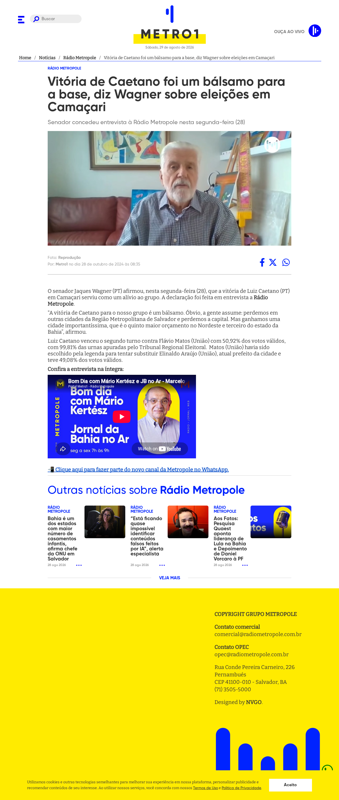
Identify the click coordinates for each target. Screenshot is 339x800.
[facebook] (262, 262)
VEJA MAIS (169, 578)
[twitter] (272, 262)
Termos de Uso (205, 788)
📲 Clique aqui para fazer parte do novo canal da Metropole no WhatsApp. (138, 469)
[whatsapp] (286, 262)
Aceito (290, 785)
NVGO (254, 702)
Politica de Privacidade (241, 788)
